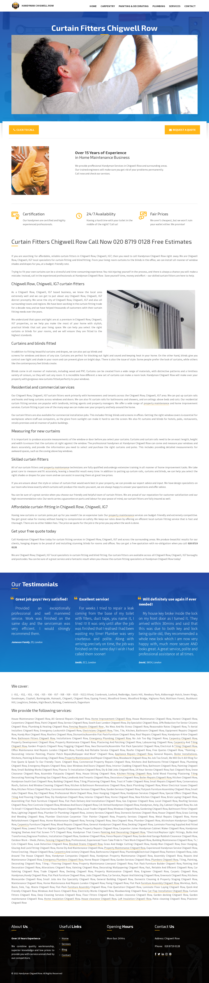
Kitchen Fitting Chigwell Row (134, 773)
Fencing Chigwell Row (58, 840)
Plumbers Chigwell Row (164, 859)
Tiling (194, 773)
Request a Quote (184, 129)
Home (93, 6)
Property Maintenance (77, 757)
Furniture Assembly (79, 887)
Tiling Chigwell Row (185, 746)
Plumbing (159, 6)
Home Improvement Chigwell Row (111, 718)
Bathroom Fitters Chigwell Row (36, 738)
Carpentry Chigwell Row (183, 738)
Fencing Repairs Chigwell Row (86, 726)
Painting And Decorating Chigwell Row (123, 832)
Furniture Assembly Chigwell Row (160, 883)
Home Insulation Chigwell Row (62, 898)
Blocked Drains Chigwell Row (85, 844)
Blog (64, 949)
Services (174, 6)
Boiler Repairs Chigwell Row (155, 777)
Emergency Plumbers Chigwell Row (63, 859)
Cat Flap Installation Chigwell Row (168, 891)
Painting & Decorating (134, 6)
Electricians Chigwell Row (97, 730)
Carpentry (108, 6)
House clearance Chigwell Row (98, 898)
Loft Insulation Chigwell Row (134, 898)
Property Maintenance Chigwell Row (124, 847)
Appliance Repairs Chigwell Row (133, 754)
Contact (190, 6)
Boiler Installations (185, 754)
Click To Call (25, 129)
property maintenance (156, 403)
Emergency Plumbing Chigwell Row (109, 738)
